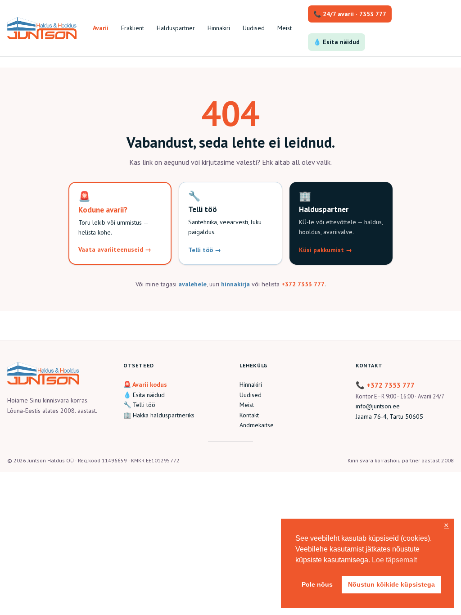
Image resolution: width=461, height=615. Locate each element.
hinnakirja (235, 284)
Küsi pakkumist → (325, 250)
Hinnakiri (251, 384)
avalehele (192, 284)
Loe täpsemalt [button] (394, 560)
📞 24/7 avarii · (349, 14)
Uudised (251, 395)
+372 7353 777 (303, 284)
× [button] (446, 526)
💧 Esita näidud (336, 42)
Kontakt (249, 415)
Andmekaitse (257, 425)
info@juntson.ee (378, 406)
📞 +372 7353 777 (385, 384)
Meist (247, 405)
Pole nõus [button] (317, 584)
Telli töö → (204, 250)
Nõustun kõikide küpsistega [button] (391, 584)
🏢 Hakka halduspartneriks (158, 415)
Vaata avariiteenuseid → (114, 249)
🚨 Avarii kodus (145, 384)
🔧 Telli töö (139, 405)
